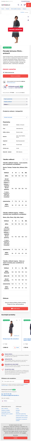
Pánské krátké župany (17, 114)
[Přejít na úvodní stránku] (5, 5)
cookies (24, 432)
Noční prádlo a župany (16, 8)
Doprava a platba (5, 410)
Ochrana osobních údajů (22, 415)
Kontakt (18, 410)
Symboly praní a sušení (7, 413)
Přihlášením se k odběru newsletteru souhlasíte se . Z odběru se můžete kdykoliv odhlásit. (14, 385)
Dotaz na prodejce (15, 76)
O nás (17, 408)
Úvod (2, 8)
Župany (24, 8)
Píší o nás (3, 415)
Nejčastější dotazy (5, 412)
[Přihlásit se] (21, 5)
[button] (18, 5)
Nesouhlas (15, 435)
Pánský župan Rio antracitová (11, 338)
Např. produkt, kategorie (10, 16)
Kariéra (17, 412)
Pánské (7, 8)
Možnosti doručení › (11, 82)
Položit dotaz (16, 308)
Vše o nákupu (4, 408)
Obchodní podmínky (21, 413)
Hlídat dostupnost (9, 72)
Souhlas (15, 437)
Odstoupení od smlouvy (21, 417)
